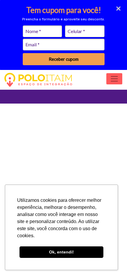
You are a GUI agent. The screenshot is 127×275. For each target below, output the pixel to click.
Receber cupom (64, 59)
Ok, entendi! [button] (61, 252)
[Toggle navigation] (114, 79)
